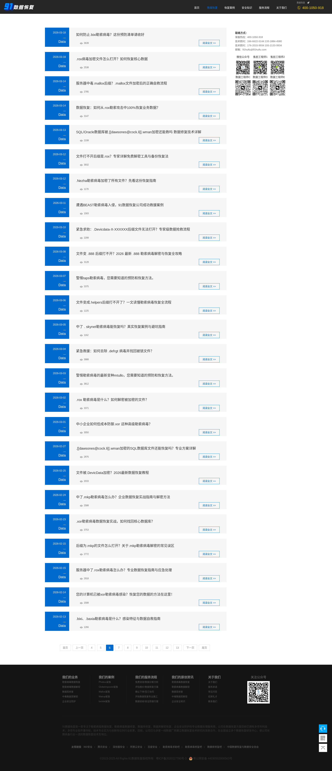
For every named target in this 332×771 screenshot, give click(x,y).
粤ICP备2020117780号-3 (171, 758)
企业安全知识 (178, 701)
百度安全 (152, 746)
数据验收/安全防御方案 (146, 701)
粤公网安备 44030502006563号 (212, 758)
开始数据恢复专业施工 (146, 696)
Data (62, 41)
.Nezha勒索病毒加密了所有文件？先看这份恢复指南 (116, 181)
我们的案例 (106, 677)
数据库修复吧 (214, 746)
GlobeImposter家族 (108, 687)
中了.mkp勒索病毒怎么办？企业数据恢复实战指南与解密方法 (123, 497)
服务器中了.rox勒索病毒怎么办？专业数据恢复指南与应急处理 (124, 570)
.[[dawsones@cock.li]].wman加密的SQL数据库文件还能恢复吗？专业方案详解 (136, 448)
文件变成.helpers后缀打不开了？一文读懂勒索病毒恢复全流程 (123, 302)
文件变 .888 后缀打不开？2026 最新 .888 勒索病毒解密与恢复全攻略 (129, 254)
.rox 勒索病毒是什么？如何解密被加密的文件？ (112, 400)
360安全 (87, 746)
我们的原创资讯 (182, 677)
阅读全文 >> (209, 43)
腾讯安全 (102, 746)
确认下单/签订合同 (144, 691)
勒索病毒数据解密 (71, 687)
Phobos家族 (105, 682)
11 (156, 647)
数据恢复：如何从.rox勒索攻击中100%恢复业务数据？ (118, 108)
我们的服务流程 (146, 677)
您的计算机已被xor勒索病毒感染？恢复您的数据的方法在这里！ (125, 594)
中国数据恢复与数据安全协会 (243, 746)
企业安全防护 (69, 701)
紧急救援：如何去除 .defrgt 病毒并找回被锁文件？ (115, 351)
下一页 (190, 647)
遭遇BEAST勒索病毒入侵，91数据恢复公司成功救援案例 (120, 205)
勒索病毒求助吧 (171, 746)
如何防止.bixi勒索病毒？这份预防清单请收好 (110, 35)
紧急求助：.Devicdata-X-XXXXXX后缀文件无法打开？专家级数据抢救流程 (133, 229)
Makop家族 (104, 696)
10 (146, 647)
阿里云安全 (136, 746)
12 (167, 647)
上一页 (79, 647)
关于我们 (214, 677)
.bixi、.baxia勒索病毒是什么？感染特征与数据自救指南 (118, 619)
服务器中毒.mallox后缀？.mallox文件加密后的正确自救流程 (121, 83)
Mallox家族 (104, 691)
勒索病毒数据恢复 (71, 682)
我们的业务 (70, 677)
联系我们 (212, 701)
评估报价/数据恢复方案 (146, 687)
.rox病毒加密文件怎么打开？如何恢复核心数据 (112, 59)
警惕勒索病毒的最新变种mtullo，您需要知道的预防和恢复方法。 (125, 375)
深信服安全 (119, 746)
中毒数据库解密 (70, 696)
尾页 (204, 647)
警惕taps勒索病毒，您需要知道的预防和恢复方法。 (115, 278)
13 (177, 647)
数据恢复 (301, 3)
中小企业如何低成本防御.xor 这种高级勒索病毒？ (114, 424)
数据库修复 (67, 691)
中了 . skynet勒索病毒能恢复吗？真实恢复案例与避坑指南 (120, 327)
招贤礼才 (212, 696)
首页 (65, 647)
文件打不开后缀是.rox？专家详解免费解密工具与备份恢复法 (122, 156)
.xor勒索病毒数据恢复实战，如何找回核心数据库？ (115, 521)
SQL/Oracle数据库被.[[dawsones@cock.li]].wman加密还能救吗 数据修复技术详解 (138, 132)
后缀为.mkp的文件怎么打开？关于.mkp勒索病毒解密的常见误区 (125, 546)
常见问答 (212, 691)
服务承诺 (212, 687)
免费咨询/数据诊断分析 (146, 682)
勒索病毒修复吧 (193, 746)
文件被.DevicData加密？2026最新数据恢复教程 (112, 473)
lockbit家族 (104, 701)
